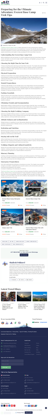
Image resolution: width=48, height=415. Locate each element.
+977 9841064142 (6, 351)
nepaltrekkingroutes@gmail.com (9, 346)
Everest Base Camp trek (9, 171)
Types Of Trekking (23, 331)
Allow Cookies (29, 412)
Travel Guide (5, 241)
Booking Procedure (32, 331)
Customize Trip (27, 352)
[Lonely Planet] (43, 322)
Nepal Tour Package (6, 244)
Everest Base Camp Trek (33, 199)
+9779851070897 (6, 380)
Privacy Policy (15, 331)
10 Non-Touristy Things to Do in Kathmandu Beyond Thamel (7, 307)
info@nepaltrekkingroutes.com (9, 345)
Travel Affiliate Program (29, 354)
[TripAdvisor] (35, 322)
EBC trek (12, 241)
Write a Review (27, 347)
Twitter (22, 279)
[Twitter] (4, 406)
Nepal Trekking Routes (18, 244)
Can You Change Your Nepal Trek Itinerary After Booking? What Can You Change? (39, 307)
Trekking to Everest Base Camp (9, 47)
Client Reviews (27, 345)
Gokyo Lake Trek (7, 228)
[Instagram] (7, 406)
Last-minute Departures (6, 331)
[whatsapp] (40, 2)
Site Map (38, 352)
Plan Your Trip (27, 349)
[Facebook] (2, 406)
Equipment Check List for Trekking (8, 334)
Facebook (14, 279)
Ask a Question (24, 255)
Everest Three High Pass (31, 241)
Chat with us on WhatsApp (30, 252)
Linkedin (30, 279)
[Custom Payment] (32, 406)
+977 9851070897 (15, 252)
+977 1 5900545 (6, 349)
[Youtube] (12, 406)
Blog (37, 347)
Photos (37, 343)
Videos (37, 345)
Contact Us (38, 354)
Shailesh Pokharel (17, 262)
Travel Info (26, 343)
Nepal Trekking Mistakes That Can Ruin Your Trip (23, 306)
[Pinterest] (14, 406)
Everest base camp (20, 241)
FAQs (37, 349)
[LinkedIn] (9, 406)
